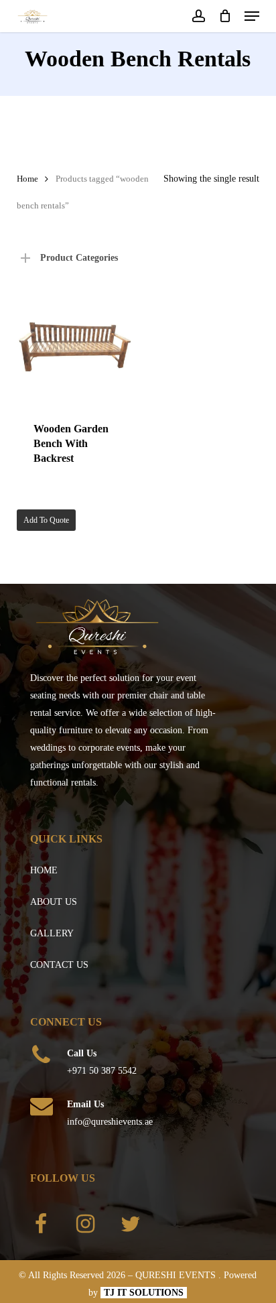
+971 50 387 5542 (102, 1071)
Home (27, 179)
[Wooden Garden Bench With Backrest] (75, 347)
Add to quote (46, 520)
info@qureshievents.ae (110, 1122)
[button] (252, 16)
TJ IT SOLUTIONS (144, 1293)
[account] (198, 16)
